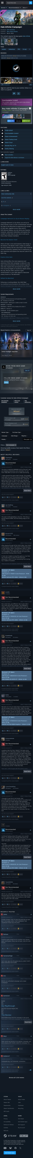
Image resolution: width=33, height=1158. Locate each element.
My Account (21, 1127)
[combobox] (17, 2)
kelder (7, 695)
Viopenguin (8, 457)
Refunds (6, 1130)
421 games (8, 883)
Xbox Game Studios (12, 31)
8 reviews (7, 740)
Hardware (20, 1105)
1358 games (8, 696)
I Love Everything (10, 786)
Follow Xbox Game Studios (15, 378)
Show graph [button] (27, 439)
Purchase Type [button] (16, 432)
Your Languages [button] (10, 445)
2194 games (8, 535)
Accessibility (7, 1121)
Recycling (20, 1108)
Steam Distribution (9, 1108)
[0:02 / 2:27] (16, 68)
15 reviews (15, 883)
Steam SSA (7, 1102)
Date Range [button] (14, 436)
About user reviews (17, 401)
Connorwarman (9, 738)
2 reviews (7, 593)
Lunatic (7, 592)
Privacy (6, 1118)
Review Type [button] (5, 432)
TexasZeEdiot (9, 882)
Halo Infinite (26, 36)
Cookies (6, 1127)
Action (4, 49)
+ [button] (29, 49)
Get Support (21, 1124)
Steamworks (7, 1105)
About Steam (7, 1099)
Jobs (19, 1102)
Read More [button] (27, 490)
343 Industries (11, 29)
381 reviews (16, 535)
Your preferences (28, 401)
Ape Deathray (9, 505)
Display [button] (4, 439)
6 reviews (15, 459)
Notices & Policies (9, 1124)
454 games (8, 637)
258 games (8, 788)
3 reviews (15, 506)
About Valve (21, 1099)
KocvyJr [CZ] (9, 533)
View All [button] (29, 330)
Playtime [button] (24, 436)
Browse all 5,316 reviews (16, 1077)
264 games (8, 459)
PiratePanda (8, 635)
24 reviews (15, 637)
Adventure (12, 49)
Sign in (3, 88)
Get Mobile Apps (9, 1153)
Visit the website (6, 197)
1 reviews (7, 826)
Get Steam (21, 1118)
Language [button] (4, 436)
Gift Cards (6, 1111)
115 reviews (16, 788)
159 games (8, 506)
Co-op (24, 49)
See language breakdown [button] (4, 401)
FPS (19, 49)
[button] (4, 8)
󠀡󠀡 (7, 824)
